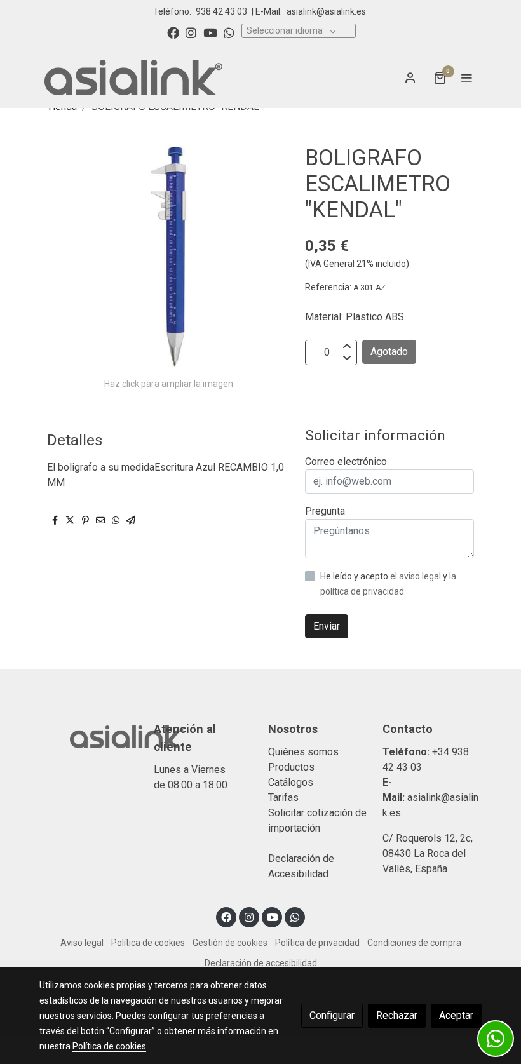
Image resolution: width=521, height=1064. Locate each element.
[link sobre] (89, 735)
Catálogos (290, 782)
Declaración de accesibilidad (261, 963)
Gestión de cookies (230, 943)
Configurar (332, 1015)
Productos (291, 767)
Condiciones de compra (414, 943)
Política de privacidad (317, 943)
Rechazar (396, 1015)
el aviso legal (416, 576)
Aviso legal (82, 943)
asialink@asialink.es (326, 11)
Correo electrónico (346, 461)
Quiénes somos (303, 752)
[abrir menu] (466, 77)
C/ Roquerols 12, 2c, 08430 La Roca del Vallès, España (427, 853)
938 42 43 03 (221, 11)
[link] (133, 77)
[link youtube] (210, 32)
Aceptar (456, 1015)
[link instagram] (191, 32)
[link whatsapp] (229, 32)
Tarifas (283, 797)
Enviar (326, 626)
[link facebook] (173, 32)
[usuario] (410, 77)
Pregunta (325, 511)
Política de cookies (148, 943)
